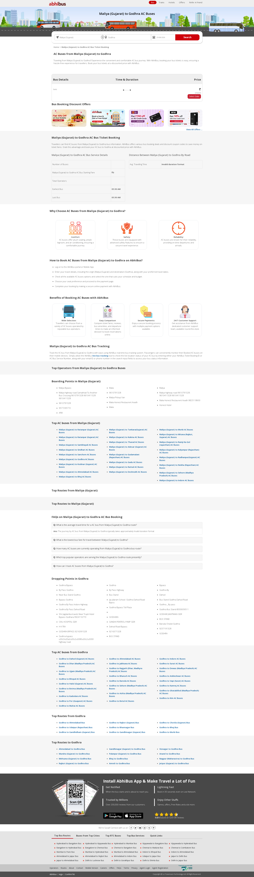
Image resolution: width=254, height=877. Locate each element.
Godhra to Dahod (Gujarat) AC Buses (76, 658)
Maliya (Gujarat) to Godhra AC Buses (76, 459)
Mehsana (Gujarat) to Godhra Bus (75, 758)
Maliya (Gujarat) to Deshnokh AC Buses (128, 471)
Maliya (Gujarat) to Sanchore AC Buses (77, 454)
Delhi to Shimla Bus (150, 860)
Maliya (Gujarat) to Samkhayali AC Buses (78, 444)
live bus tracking (100, 355)
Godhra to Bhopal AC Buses (72, 679)
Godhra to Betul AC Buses (121, 701)
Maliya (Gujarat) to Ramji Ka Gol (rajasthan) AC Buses (174, 443)
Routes (64, 868)
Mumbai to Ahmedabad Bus (126, 852)
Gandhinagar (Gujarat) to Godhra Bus (127, 749)
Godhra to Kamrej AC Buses (172, 685)
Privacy (134, 868)
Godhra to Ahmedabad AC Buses (124, 658)
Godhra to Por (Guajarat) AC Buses (75, 701)
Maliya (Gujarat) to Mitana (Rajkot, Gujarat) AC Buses (176, 435)
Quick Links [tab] (156, 835)
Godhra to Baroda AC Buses (122, 681)
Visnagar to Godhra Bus (170, 749)
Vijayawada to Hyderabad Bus (184, 843)
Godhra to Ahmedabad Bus (72, 722)
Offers (182, 2)
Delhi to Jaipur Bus (179, 860)
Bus (152, 2)
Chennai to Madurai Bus (152, 847)
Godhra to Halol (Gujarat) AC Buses (76, 683)
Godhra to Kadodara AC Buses (73, 696)
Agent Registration (160, 868)
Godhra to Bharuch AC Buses (123, 676)
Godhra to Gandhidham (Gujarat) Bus (77, 732)
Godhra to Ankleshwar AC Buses (174, 676)
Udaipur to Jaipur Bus (151, 856)
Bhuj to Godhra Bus (118, 758)
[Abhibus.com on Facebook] (131, 828)
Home (56, 47)
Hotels (172, 2)
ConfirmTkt (70, 874)
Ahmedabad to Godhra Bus (72, 749)
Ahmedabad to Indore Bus (125, 856)
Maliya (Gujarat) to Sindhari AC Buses (77, 449)
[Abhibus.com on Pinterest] (154, 828)
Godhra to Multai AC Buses (72, 705)
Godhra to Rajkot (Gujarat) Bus (124, 722)
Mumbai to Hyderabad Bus (96, 852)
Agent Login (145, 868)
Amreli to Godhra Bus (119, 763)
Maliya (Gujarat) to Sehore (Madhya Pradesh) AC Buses (176, 474)
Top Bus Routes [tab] (62, 835)
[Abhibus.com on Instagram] (145, 828)
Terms (127, 868)
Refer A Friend (195, 2)
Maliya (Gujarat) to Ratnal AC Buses (126, 467)
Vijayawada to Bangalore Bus (155, 843)
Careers (103, 868)
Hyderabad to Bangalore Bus (68, 843)
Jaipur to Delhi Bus (179, 856)
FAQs (119, 868)
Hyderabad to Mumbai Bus (125, 843)
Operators (54, 868)
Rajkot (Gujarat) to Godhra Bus (74, 763)
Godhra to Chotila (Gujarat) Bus (174, 722)
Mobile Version (91, 868)
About (71, 868)
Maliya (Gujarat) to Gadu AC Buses (125, 462)
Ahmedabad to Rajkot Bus (96, 856)
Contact (79, 868)
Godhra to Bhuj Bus (168, 727)
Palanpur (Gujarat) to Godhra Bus (125, 753)
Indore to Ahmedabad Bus (182, 852)
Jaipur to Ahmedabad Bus (67, 860)
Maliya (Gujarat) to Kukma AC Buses (126, 437)
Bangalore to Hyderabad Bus (68, 847)
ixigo (61, 874)
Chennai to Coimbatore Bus (183, 847)
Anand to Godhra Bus (169, 753)
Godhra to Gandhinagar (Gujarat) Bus (127, 732)
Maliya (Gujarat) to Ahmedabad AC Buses (78, 471)
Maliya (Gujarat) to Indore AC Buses (176, 480)
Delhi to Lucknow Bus (94, 860)
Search (187, 37)
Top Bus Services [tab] (135, 835)
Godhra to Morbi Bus (169, 732)
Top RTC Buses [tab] (113, 835)
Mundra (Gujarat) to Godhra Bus (74, 753)
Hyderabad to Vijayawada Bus (98, 843)
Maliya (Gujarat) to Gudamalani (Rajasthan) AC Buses (124, 456)
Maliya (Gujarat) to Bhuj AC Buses (75, 476)
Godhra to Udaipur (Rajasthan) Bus (75, 727)
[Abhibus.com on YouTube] (140, 828)
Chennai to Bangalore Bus (125, 847)
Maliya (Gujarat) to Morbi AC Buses (176, 429)
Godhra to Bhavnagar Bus (121, 727)
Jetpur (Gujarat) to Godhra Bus (174, 763)
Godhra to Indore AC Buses (172, 658)
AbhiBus (53, 874)
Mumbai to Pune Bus (65, 852)
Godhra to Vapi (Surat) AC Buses (174, 681)
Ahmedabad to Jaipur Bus (67, 856)
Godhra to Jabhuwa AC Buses (123, 663)
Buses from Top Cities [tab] (88, 835)
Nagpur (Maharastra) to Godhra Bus (176, 758)
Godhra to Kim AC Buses (171, 698)
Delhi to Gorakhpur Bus (124, 860)
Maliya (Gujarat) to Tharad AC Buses (126, 442)
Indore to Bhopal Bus (151, 852)
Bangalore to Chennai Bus (96, 847)
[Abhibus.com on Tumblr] (149, 828)
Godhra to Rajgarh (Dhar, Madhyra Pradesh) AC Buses (125, 669)
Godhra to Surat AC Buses (171, 663)
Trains (161, 2)
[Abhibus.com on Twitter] (136, 828)
